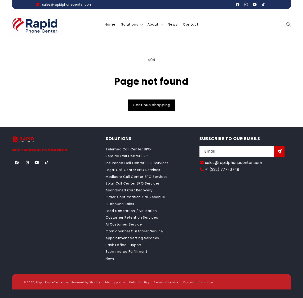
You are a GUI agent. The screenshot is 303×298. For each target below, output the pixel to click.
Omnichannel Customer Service (134, 231)
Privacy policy (115, 282)
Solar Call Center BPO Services (133, 183)
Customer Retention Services (132, 217)
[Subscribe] (279, 151)
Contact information (198, 282)
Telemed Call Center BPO (128, 149)
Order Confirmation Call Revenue (135, 197)
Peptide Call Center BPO (127, 156)
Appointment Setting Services (132, 238)
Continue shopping (151, 104)
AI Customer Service (124, 224)
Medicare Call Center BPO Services (137, 176)
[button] (131, 25)
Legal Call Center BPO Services (133, 169)
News (110, 258)
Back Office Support (124, 245)
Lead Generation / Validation (131, 210)
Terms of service (166, 282)
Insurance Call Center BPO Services (137, 163)
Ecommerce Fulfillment (126, 251)
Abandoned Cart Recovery (129, 190)
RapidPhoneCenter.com (53, 282)
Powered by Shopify (85, 282)
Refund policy (139, 282)
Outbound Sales (120, 204)
